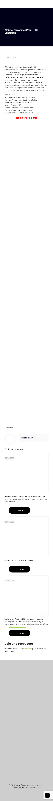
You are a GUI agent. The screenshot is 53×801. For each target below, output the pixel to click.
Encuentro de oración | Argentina (19, 560)
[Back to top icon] (47, 795)
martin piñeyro (28, 437)
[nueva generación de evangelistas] (26, 4)
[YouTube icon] (28, 791)
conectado (27, 648)
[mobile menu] (49, 4)
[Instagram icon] (31, 791)
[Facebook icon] (25, 791)
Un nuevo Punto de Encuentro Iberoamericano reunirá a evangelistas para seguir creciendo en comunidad (25, 499)
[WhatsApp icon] (22, 791)
